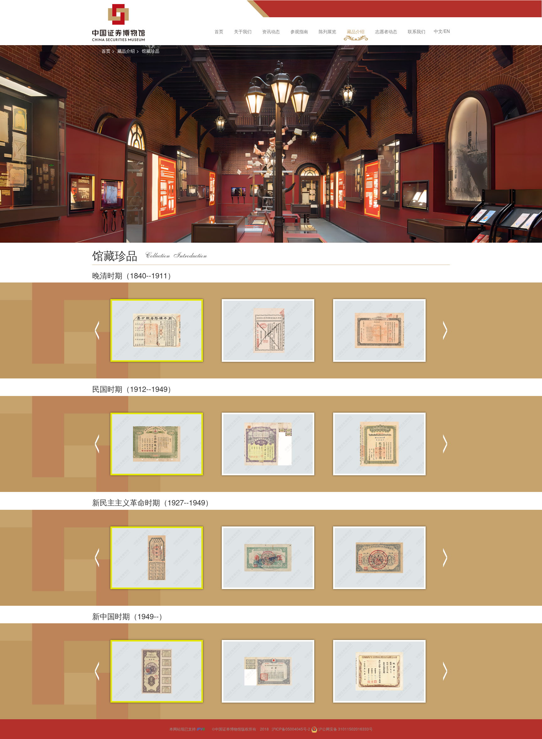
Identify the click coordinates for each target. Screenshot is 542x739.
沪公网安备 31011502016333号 (345, 728)
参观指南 (299, 31)
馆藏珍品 (150, 51)
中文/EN (442, 31)
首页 (219, 31)
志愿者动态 (386, 31)
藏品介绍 (355, 31)
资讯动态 (271, 31)
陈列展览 (327, 31)
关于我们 (243, 31)
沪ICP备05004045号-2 (291, 728)
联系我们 (416, 31)
